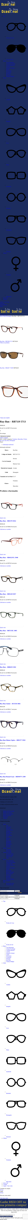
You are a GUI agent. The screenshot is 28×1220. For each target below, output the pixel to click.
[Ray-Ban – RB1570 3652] (11, 516)
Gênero (5, 848)
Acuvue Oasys (9, 853)
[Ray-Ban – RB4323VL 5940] (11, 553)
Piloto (7, 839)
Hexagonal (9, 832)
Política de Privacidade (8, 811)
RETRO (8, 845)
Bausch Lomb (9, 855)
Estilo (4, 316)
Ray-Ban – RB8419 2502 (8, 667)
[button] (5, 529)
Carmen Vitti (9, 863)
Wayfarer (8, 846)
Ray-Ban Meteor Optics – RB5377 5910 (12, 740)
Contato (5, 818)
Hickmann (8, 71)
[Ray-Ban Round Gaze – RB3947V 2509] (11, 772)
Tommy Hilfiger (10, 76)
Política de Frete (7, 815)
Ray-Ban (8, 75)
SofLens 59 (9, 856)
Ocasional (8, 72)
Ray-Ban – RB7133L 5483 (8, 630)
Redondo (8, 842)
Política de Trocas (7, 812)
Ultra (7, 858)
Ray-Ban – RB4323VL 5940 (9, 557)
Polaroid (8, 73)
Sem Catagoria (6, 880)
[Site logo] (8, 6)
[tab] (8, 444)
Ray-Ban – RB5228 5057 (8, 594)
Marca (4, 859)
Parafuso (8, 838)
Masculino (20, 439)
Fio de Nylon (9, 830)
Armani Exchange (10, 63)
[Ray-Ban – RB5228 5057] (11, 589)
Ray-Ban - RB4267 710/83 (7, 368)
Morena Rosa (9, 873)
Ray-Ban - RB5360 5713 (6, 341)
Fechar (1, 1190)
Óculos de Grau (10, 883)
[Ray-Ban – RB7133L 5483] (11, 626)
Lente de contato (7, 852)
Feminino (14, 439)
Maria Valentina (10, 872)
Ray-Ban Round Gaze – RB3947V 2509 (13, 776)
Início (1, 316)
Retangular (9, 316)
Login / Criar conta (7, 1186)
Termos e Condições (8, 814)
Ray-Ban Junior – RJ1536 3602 (10, 703)
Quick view (3, 518)
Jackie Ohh (9, 835)
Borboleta (8, 827)
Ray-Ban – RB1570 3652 (8, 521)
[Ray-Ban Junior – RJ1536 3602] (11, 699)
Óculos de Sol (9, 884)
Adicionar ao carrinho (5, 436)
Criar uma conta (4, 1198)
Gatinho (8, 831)
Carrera (8, 66)
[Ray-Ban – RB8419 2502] (11, 662)
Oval (7, 837)
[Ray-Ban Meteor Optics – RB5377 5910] (11, 735)
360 (7, 825)
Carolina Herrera (10, 65)
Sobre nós (5, 816)
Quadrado (8, 841)
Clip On (8, 828)
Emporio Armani (10, 68)
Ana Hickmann (10, 62)
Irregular (8, 834)
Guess (7, 69)
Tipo (4, 882)
